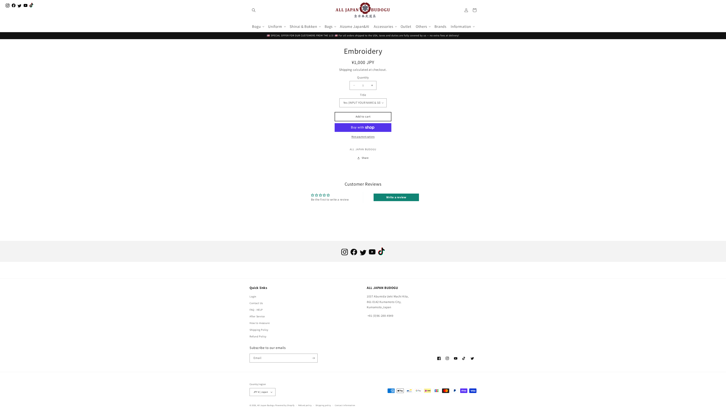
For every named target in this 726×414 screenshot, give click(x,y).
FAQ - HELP (256, 309)
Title (363, 95)
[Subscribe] (313, 358)
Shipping (345, 70)
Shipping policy (323, 405)
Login (253, 296)
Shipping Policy (259, 330)
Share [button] (365, 158)
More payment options (363, 136)
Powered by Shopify (285, 405)
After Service (257, 316)
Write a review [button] (396, 197)
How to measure (260, 323)
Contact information (345, 405)
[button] (254, 10)
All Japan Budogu (266, 405)
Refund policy (305, 405)
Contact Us (256, 303)
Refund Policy (258, 336)
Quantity (363, 77)
